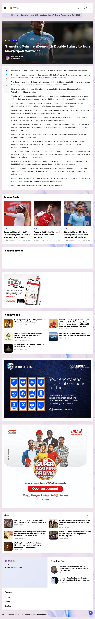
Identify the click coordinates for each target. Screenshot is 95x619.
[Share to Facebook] (6, 70)
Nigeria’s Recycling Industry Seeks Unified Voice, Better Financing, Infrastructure (28, 335)
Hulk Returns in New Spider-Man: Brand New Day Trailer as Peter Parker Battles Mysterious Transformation (30, 534)
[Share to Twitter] (6, 74)
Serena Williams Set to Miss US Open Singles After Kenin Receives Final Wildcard (17, 234)
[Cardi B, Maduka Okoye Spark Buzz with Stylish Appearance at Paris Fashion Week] (53, 523)
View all (89, 197)
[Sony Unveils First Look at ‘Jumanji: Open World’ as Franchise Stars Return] (8, 523)
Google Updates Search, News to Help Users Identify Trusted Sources (75, 579)
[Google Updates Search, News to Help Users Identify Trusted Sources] (55, 580)
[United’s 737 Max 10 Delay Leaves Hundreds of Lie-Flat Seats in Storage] (53, 336)
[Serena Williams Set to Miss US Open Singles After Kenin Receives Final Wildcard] (17, 213)
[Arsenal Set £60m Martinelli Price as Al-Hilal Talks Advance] (47, 213)
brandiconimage (42, 614)
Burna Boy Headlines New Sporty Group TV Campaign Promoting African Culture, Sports (75, 534)
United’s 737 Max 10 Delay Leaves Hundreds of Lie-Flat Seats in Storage (74, 334)
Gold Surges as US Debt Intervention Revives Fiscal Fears (29, 346)
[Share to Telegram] (6, 86)
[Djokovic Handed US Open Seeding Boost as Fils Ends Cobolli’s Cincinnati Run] (77, 213)
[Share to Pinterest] (6, 78)
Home (7, 41)
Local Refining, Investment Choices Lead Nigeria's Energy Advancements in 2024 (47, 15)
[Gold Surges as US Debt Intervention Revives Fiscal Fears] (8, 348)
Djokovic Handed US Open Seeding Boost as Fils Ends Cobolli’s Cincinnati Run (76, 234)
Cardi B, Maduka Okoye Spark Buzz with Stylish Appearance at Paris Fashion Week (75, 522)
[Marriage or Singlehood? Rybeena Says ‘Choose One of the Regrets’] (8, 323)
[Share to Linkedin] (6, 82)
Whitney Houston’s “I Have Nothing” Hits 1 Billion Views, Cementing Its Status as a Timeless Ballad (28, 545)
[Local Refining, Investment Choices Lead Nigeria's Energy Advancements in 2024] (12, 15)
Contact (8, 606)
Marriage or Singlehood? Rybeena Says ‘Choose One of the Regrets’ (30, 321)
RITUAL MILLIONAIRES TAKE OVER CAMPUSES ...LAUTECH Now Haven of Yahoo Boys (74, 568)
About (7, 601)
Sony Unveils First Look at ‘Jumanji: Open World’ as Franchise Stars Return (30, 521)
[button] (6, 90)
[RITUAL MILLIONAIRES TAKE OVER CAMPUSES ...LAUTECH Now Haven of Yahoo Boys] (55, 570)
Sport (14, 41)
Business (7, 15)
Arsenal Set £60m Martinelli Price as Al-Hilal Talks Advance (47, 234)
